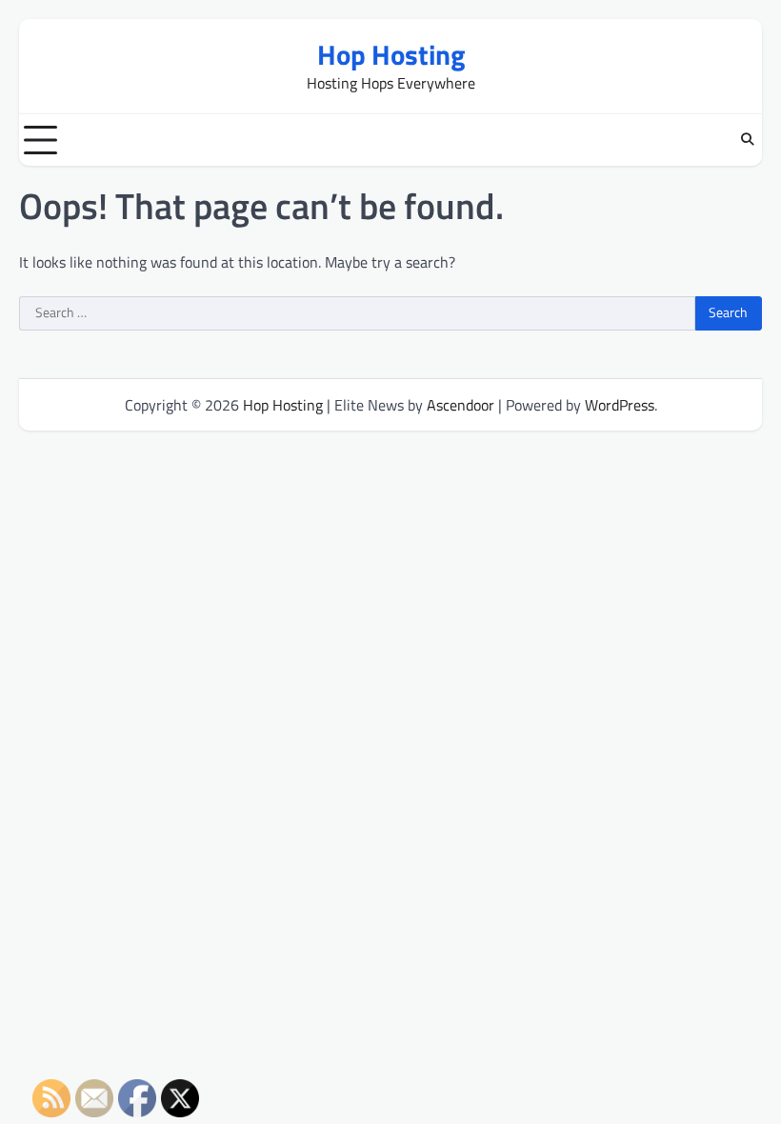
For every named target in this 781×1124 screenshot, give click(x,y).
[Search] (747, 140)
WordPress (619, 404)
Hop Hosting (391, 54)
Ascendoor (460, 404)
